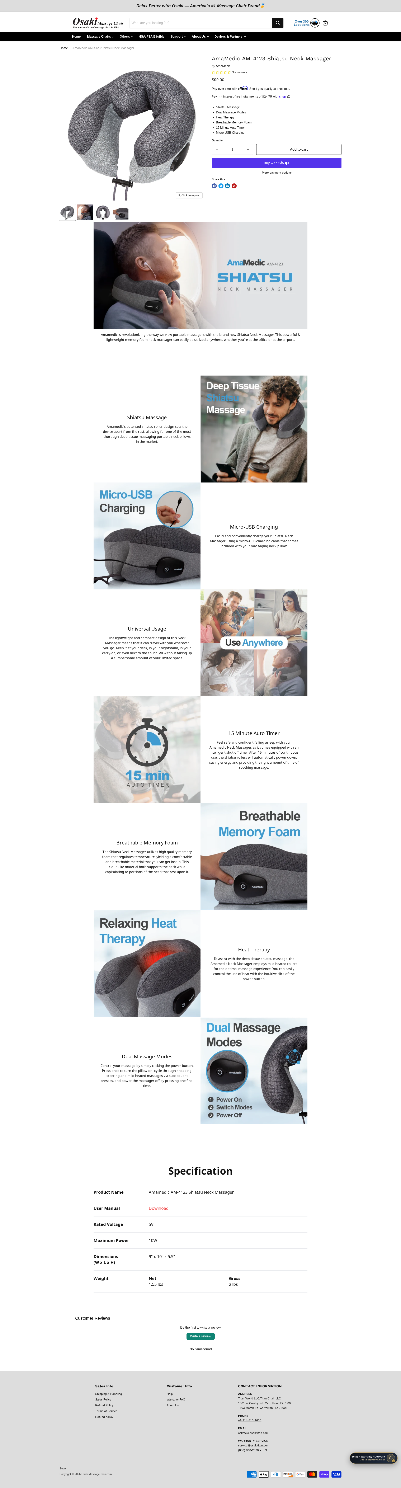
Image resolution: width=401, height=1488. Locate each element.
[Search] (277, 23)
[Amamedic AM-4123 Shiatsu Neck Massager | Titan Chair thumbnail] (67, 212)
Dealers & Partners (229, 36)
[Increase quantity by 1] (248, 149)
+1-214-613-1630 (249, 1420)
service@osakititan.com (253, 1445)
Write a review (200, 1336)
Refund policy (104, 1416)
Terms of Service (106, 1411)
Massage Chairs (99, 36)
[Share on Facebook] (214, 185)
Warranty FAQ (176, 1399)
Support (177, 36)
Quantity (217, 140)
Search (64, 1468)
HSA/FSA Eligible (151, 36)
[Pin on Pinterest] (234, 185)
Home (76, 36)
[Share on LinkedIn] (227, 185)
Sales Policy (103, 1399)
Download (159, 1208)
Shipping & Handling (108, 1393)
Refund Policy (104, 1405)
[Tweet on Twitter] (220, 185)
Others (125, 36)
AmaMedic (223, 66)
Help (170, 1393)
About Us (199, 36)
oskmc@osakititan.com (253, 1433)
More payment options (277, 172)
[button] (221, 72)
